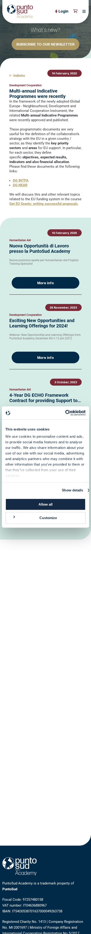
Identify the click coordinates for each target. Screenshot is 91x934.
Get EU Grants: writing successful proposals (43, 204)
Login (63, 11)
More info (45, 283)
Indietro (18, 75)
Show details (72, 490)
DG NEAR (20, 185)
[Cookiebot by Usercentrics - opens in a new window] (65, 413)
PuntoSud (9, 889)
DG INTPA (20, 180)
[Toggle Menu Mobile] (82, 11)
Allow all (45, 504)
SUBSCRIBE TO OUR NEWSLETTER (45, 45)
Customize (48, 518)
